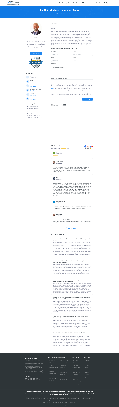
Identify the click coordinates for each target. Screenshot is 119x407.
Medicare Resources (77, 377)
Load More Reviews (72, 228)
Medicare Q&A (76, 365)
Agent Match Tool (76, 372)
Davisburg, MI (52, 380)
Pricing (86, 367)
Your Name (54, 51)
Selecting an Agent (77, 369)
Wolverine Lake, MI (53, 373)
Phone (74, 57)
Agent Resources (88, 377)
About (44, 402)
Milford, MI (51, 362)
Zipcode (74, 51)
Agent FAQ (87, 372)
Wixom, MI (51, 375)
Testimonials (75, 374)
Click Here (32, 90)
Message (53, 63)
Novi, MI (63, 374)
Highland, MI (52, 360)
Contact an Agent (76, 384)
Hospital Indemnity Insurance (35, 117)
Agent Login (87, 360)
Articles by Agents (76, 367)
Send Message (87, 99)
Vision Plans (31, 113)
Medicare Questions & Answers (79, 2)
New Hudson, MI (52, 378)
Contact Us (73, 402)
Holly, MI (63, 367)
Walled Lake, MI (64, 360)
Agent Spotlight (76, 379)
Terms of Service (51, 402)
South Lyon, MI (64, 369)
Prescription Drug (32, 110)
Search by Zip (64, 379)
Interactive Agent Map (77, 381)
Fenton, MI (63, 377)
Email (52, 57)
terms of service (80, 87)
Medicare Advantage (33, 106)
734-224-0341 (33, 82)
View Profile (33, 95)
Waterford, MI (64, 362)
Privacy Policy (59, 402)
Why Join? (87, 365)
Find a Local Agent (64, 2)
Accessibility (66, 402)
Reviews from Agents (89, 369)
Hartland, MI (51, 371)
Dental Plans (31, 112)
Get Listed (87, 374)
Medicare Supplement (33, 108)
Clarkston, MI (64, 372)
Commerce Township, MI (53, 368)
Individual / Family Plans (34, 115)
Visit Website (33, 86)
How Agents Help (76, 362)
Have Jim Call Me (36, 53)
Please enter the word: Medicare (59, 78)
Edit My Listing (88, 362)
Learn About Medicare (96, 2)
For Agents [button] (107, 2)
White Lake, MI (52, 365)
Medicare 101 (75, 360)
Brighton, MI (63, 365)
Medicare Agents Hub (32, 358)
